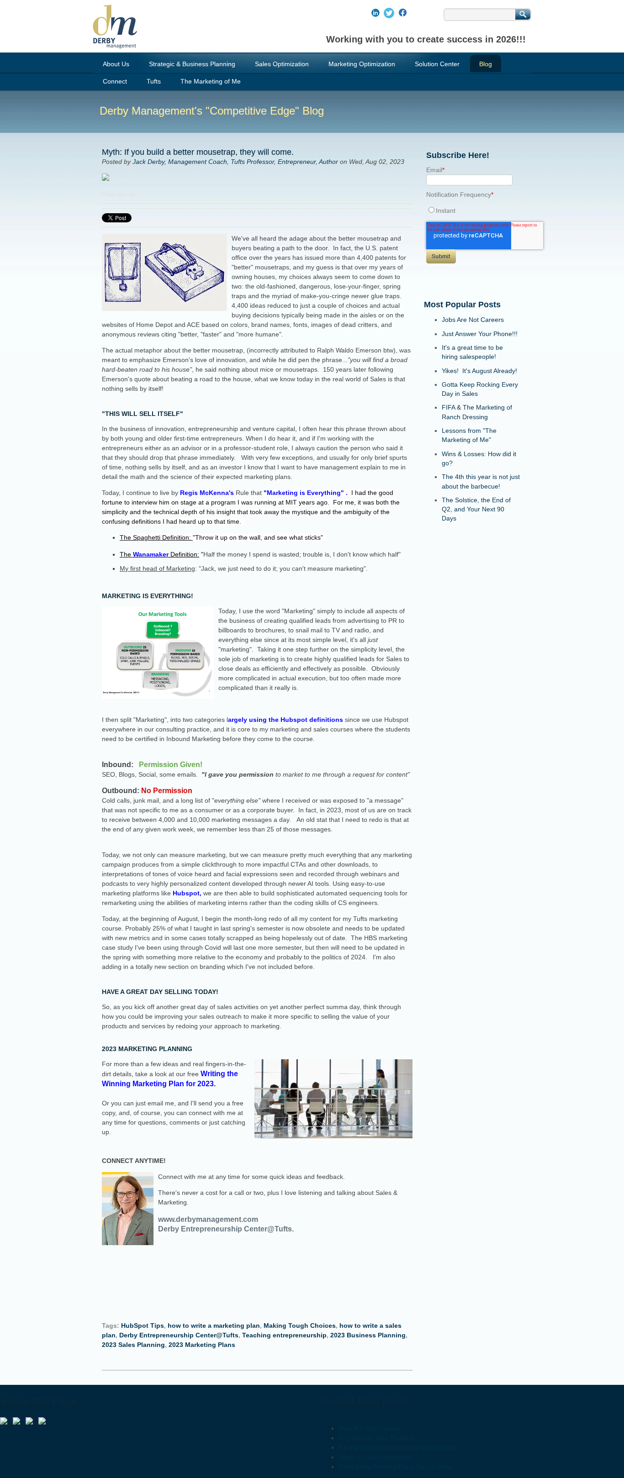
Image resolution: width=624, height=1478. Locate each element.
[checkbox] (472, 210)
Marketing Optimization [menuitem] (361, 64)
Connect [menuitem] (115, 81)
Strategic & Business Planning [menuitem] (192, 64)
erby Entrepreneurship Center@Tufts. (229, 1229)
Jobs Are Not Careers (473, 319)
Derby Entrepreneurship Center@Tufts (178, 1335)
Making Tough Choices (300, 1325)
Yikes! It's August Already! (479, 370)
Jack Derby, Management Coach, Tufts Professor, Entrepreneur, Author (235, 161)
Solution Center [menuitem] (437, 64)
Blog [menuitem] (485, 64)
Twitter (156, 194)
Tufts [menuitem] (154, 81)
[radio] (472, 210)
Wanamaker (151, 554)
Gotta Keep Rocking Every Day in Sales (395, 1466)
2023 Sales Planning (133, 1344)
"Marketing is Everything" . (251, 502)
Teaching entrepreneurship (284, 1335)
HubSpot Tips (142, 1325)
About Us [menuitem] (116, 64)
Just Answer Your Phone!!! (480, 333)
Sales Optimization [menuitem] (282, 64)
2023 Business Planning (368, 1335)
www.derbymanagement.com (210, 1219)
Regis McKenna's (207, 492)
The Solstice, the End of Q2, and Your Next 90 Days (476, 509)
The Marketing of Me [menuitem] (210, 81)
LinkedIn (143, 194)
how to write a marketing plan (214, 1325)
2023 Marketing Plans (202, 1344)
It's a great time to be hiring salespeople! (397, 1447)
